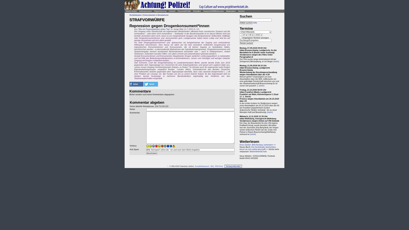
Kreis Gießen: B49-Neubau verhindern (256, 145)
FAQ (212, 166)
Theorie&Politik (184, 11)
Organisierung (160, 11)
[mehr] (276, 61)
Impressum (205, 166)
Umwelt (172, 11)
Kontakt (198, 166)
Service (241, 11)
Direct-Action (131, 11)
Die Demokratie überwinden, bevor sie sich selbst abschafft (258, 148)
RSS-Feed (219, 166)
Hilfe (255, 23)
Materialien (231, 11)
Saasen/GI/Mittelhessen (213, 11)
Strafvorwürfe (149, 15)
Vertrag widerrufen (233, 166)
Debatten (197, 11)
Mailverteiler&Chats (258, 151)
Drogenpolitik (163, 15)
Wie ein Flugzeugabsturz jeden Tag (154, 29)
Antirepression (145, 11)
